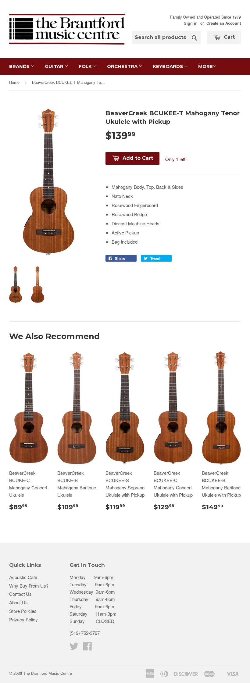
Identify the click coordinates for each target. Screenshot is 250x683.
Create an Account (223, 23)
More (205, 66)
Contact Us (20, 594)
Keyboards (168, 66)
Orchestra (123, 66)
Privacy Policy (23, 619)
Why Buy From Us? (28, 585)
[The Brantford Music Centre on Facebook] (87, 648)
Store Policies (23, 611)
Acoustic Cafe (23, 577)
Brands (20, 66)
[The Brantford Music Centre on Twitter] (74, 648)
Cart (228, 37)
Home (14, 82)
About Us (18, 602)
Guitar (55, 66)
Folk (86, 66)
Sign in (191, 23)
